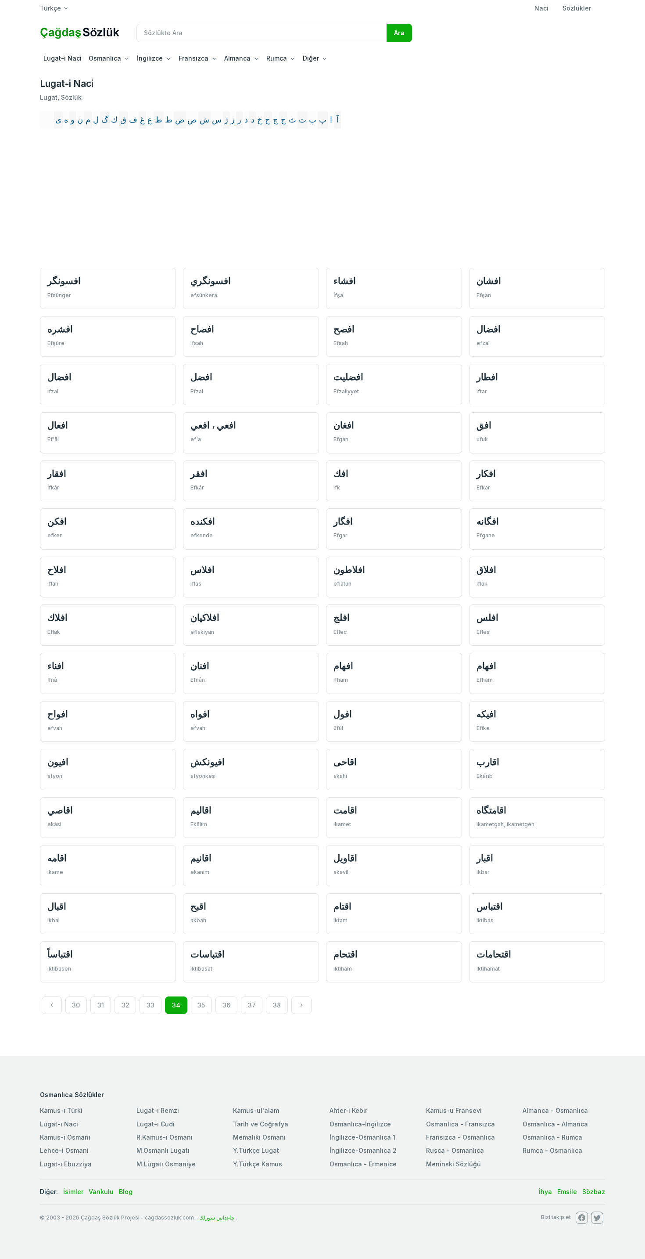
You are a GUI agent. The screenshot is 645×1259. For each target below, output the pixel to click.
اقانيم (200, 858)
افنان (199, 665)
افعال (57, 425)
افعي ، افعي (213, 425)
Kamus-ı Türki (61, 1110)
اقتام (342, 906)
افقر (199, 473)
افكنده (202, 521)
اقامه (57, 858)
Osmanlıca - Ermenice (363, 1164)
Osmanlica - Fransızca (460, 1124)
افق (484, 425)
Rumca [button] (276, 58)
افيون (57, 761)
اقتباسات (207, 954)
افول (342, 714)
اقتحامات (494, 954)
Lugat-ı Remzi (157, 1110)
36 (226, 1005)
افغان (343, 425)
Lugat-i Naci (62, 58)
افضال (489, 329)
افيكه (486, 714)
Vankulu (101, 1191)
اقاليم (200, 810)
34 (176, 1005)
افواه (200, 714)
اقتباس (490, 906)
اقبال (56, 906)
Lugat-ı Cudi (155, 1124)
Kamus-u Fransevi (454, 1110)
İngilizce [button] (150, 58)
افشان (489, 280)
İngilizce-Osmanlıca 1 (362, 1137)
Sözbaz (593, 1191)
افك (340, 473)
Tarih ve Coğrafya (260, 1124)
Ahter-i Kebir (348, 1110)
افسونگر (64, 280)
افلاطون (349, 569)
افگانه (488, 521)
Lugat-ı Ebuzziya (66, 1164)
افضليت (348, 376)
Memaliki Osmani (259, 1137)
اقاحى (345, 761)
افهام (343, 665)
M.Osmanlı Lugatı (163, 1150)
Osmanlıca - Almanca (555, 1124)
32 (125, 1005)
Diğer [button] (311, 58)
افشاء (344, 280)
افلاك (57, 617)
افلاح (56, 569)
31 (100, 1005)
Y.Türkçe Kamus (257, 1164)
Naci (541, 8)
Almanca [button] (237, 58)
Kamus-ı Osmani (65, 1137)
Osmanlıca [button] (105, 58)
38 (277, 1005)
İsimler (73, 1191)
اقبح (198, 906)
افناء (55, 665)
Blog (126, 1191)
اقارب (488, 761)
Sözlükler (577, 8)
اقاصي (60, 810)
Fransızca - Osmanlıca (460, 1137)
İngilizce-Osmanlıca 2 (363, 1150)
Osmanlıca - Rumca (552, 1137)
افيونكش (207, 761)
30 (76, 1005)
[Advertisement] (322, 199)
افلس (487, 617)
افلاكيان (204, 617)
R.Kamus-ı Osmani (164, 1137)
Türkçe (50, 8)
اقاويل (345, 858)
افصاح (202, 329)
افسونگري (210, 280)
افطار (487, 376)
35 (201, 1005)
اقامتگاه (491, 810)
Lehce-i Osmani (64, 1150)
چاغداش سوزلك (216, 1217)
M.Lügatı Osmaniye (166, 1164)
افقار (56, 473)
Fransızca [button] (193, 58)
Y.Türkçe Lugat (256, 1150)
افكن (57, 521)
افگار (343, 521)
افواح (57, 714)
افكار (486, 473)
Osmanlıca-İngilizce (360, 1124)
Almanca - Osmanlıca (555, 1110)
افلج (341, 617)
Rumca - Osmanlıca (552, 1150)
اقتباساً (60, 954)
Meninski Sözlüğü (453, 1164)
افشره (60, 329)
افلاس (202, 569)
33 (150, 1005)
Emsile (567, 1191)
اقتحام (345, 954)
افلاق (486, 569)
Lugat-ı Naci (59, 1124)
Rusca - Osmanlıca (455, 1150)
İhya (545, 1191)
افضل (201, 376)
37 (252, 1005)
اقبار (485, 858)
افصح (344, 329)
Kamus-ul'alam (256, 1110)
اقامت (345, 810)
